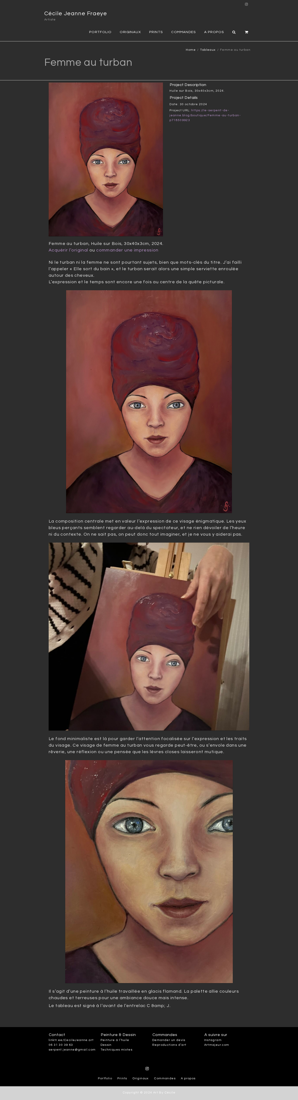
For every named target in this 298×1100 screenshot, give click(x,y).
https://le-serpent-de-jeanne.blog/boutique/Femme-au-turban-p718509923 (205, 115)
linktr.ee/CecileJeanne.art (71, 1040)
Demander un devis (168, 1040)
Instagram (213, 1040)
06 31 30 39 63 (61, 1044)
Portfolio (100, 32)
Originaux (130, 32)
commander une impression (127, 250)
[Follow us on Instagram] (246, 3)
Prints (156, 32)
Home (191, 49)
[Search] (234, 31)
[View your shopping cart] (246, 31)
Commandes (183, 32)
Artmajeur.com (216, 1044)
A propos (214, 32)
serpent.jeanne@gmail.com (72, 1049)
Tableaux (208, 49)
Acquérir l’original (68, 250)
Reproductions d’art (169, 1044)
